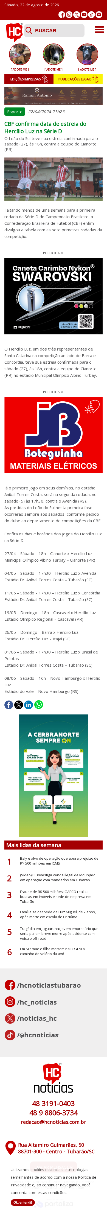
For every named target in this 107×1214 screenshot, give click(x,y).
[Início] (14, 40)
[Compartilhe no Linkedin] (28, 704)
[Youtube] (84, 14)
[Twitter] (76, 14)
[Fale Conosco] (99, 14)
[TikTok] (91, 14)
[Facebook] (62, 14)
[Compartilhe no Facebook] (8, 704)
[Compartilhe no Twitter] (18, 704)
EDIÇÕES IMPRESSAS (25, 79)
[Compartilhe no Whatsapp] (38, 704)
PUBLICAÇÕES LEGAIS (74, 79)
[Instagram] (69, 14)
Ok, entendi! (22, 1202)
